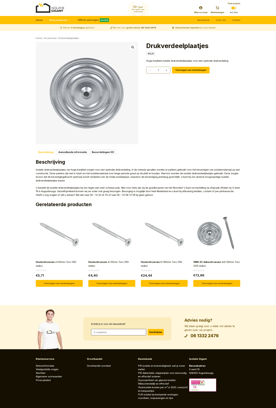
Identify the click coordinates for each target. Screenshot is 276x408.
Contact (236, 20)
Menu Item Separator (153, 20)
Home (39, 20)
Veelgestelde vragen (47, 369)
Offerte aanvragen (93, 20)
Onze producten (58, 20)
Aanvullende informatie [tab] (72, 152)
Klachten (40, 372)
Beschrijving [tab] (45, 152)
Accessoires (50, 38)
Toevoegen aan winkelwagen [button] (59, 283)
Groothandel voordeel (99, 365)
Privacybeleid (43, 380)
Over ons (221, 20)
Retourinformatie (45, 365)
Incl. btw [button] (234, 12)
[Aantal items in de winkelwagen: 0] (217, 7)
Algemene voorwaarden (49, 376)
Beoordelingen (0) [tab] (103, 152)
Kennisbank (203, 20)
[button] (133, 47)
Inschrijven (155, 332)
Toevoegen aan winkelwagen (190, 70)
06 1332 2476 (148, 27)
